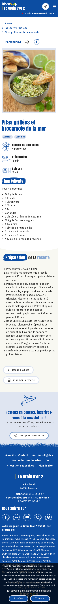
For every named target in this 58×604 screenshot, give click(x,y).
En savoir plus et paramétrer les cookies (29, 590)
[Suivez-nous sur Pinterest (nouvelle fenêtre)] (48, 517)
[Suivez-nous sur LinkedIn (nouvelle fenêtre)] (16, 517)
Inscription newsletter (31, 435)
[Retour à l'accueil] (9, 4)
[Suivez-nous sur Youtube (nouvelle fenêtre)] (27, 517)
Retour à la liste (20, 369)
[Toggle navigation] (54, 7)
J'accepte (40, 598)
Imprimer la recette (23, 380)
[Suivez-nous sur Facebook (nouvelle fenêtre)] (6, 517)
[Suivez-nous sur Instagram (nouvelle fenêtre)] (38, 517)
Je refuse (18, 598)
